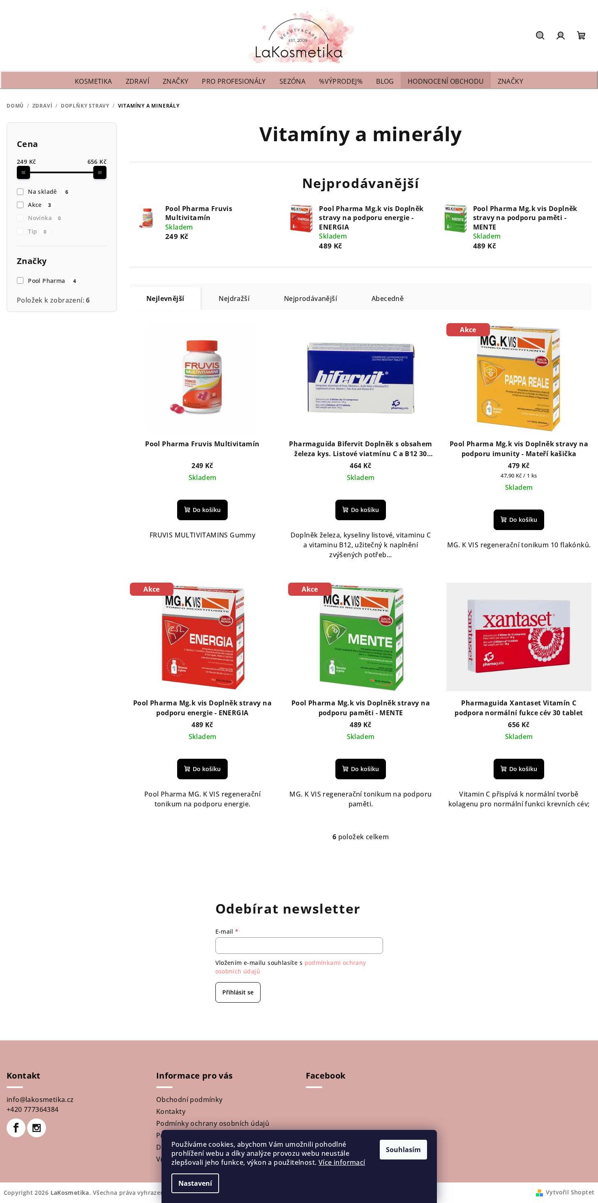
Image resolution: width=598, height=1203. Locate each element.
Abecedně (388, 298)
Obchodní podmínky (189, 1099)
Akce (39, 205)
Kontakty (170, 1111)
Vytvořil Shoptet (570, 1192)
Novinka (44, 218)
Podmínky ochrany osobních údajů (212, 1123)
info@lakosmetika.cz (40, 1099)
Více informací (342, 1162)
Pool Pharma (52, 281)
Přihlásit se (238, 992)
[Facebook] (16, 1127)
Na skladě (48, 191)
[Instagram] (36, 1127)
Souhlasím (403, 1149)
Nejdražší (234, 298)
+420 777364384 (33, 1109)
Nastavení (195, 1183)
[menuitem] (93, 81)
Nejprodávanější (310, 298)
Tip (37, 231)
